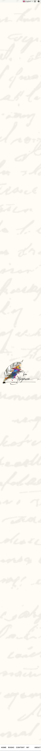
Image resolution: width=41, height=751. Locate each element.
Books (11, 747)
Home (3, 747)
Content (20, 747)
